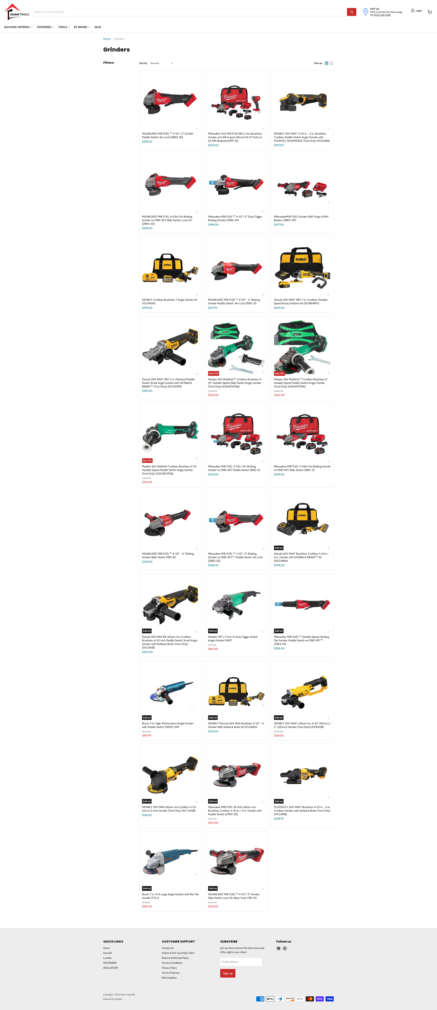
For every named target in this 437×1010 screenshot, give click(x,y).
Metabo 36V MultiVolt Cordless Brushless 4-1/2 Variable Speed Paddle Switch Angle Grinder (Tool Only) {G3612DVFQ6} (169, 470)
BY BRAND (81, 27)
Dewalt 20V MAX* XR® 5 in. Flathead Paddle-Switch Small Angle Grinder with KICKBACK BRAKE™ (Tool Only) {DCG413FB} (168, 383)
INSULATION (110, 967)
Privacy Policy (169, 967)
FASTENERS (44, 27)
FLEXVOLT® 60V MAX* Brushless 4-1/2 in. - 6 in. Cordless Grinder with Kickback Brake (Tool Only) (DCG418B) (302, 810)
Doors (106, 948)
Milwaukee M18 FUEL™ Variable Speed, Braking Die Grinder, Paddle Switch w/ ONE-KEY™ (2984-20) (301, 640)
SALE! (97, 27)
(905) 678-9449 (382, 15)
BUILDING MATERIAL (17, 27)
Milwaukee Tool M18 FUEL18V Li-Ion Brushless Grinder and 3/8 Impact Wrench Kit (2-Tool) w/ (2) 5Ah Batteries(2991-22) (235, 137)
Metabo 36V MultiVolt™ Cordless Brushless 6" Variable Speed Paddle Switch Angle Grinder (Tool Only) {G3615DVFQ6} (301, 383)
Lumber (107, 957)
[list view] (331, 63)
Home (106, 38)
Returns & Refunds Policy (175, 957)
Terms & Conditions (172, 962)
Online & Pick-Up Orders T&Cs (178, 953)
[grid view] (326, 63)
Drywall (107, 953)
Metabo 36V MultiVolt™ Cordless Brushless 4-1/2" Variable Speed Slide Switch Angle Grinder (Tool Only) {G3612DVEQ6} (235, 383)
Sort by (143, 63)
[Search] (351, 12)
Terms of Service (171, 972)
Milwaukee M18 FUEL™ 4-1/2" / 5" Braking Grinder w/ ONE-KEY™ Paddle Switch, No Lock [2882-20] (235, 557)
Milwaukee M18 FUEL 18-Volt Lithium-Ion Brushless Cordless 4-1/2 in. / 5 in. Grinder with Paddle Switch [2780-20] (235, 810)
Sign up (228, 973)
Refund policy (169, 977)
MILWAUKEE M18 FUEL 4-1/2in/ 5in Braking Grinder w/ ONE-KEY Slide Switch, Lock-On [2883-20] (167, 220)
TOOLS (63, 27)
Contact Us (168, 948)
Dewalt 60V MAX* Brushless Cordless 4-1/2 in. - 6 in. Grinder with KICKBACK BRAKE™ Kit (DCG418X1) (302, 557)
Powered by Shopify (112, 999)
